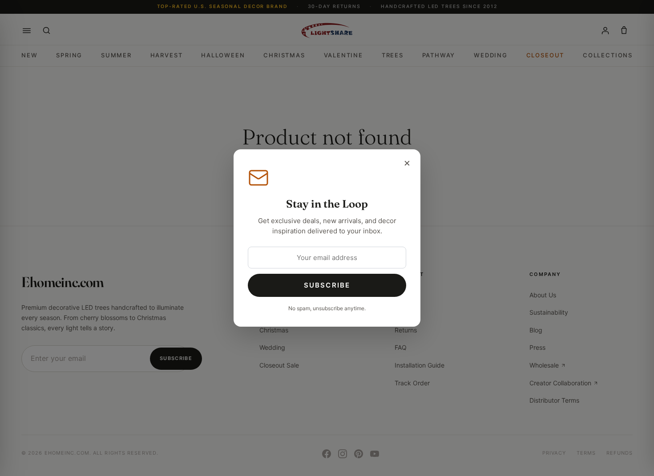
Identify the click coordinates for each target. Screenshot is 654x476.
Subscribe (327, 285)
